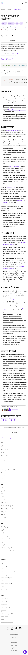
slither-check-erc (12, 130)
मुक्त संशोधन (3, 610)
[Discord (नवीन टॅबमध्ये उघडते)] (20, 628)
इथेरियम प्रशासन (4, 616)
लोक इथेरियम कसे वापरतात (6, 476)
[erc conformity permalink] (0, 126)
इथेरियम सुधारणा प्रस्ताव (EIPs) (7, 613)
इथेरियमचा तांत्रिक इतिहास (6, 607)
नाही (14, 420)
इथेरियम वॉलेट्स (4, 455)
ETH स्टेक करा (4, 515)
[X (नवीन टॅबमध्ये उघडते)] (16, 628)
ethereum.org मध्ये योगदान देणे (8, 572)
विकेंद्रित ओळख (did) (5, 512)
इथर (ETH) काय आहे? (6, 452)
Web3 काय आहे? (5, 458)
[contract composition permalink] (0, 232)
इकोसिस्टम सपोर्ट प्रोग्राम (6, 586)
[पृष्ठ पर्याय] (10, 36)
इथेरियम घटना (4, 569)
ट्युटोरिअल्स (9, 9)
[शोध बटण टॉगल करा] (22, 3)
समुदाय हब (3, 563)
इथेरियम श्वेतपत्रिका (5, 599)
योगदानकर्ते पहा (15, 410)
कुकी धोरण (14, 648)
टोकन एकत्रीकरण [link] (18, 9)
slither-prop (10, 187)
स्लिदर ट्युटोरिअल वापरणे (7, 59)
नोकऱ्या (14, 640)
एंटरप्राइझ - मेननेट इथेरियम (7, 550)
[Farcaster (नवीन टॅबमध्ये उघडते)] (12, 628)
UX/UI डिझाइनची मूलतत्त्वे (6, 548)
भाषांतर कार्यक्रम (4, 575)
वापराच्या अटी (14, 645)
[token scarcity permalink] (0, 350)
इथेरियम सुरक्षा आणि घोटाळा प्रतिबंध (8, 470)
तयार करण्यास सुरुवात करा (6, 536)
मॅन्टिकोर (5, 202)
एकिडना (19, 200)
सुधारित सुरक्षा (4, 604)
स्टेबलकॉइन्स (3, 500)
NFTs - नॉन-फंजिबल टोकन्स (7, 503)
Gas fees (3, 464)
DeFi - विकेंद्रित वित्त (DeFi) (7, 506)
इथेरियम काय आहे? (5, 449)
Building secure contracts (19, 27)
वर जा (15, 432)
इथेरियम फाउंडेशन (4, 580)
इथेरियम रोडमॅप (4, 601)
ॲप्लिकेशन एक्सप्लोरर (5, 497)
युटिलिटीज (15, 54)
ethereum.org (6, 438)
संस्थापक (3, 554)
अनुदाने (2, 542)
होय (6, 420)
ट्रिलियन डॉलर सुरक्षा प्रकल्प (7, 622)
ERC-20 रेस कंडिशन (15, 166)
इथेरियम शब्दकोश (4, 479)
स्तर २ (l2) (3, 517)
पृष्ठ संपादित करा (15, 36)
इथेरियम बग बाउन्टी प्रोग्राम (6, 577)
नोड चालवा (3, 467)
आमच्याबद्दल (14, 632)
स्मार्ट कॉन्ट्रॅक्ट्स (4, 461)
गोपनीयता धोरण (14, 642)
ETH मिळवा (3, 494)
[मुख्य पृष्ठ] (2, 3)
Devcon (4, 589)
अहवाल (2, 619)
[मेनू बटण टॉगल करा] (25, 3)
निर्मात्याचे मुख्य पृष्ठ (5, 527)
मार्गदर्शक (3, 488)
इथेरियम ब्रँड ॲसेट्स (14, 634)
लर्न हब (2, 446)
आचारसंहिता (14, 637)
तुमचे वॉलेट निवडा (4, 491)
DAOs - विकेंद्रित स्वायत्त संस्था (7, 509)
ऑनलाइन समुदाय (4, 566)
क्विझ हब (3, 473)
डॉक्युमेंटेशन (3, 533)
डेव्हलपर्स (3, 9)
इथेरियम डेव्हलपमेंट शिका (6, 539)
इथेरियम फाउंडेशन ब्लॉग (6, 583)
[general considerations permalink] (0, 91)
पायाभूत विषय (3, 544)
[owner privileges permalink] (0, 287)
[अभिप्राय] (25, 652)
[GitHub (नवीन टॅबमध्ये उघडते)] (8, 628)
